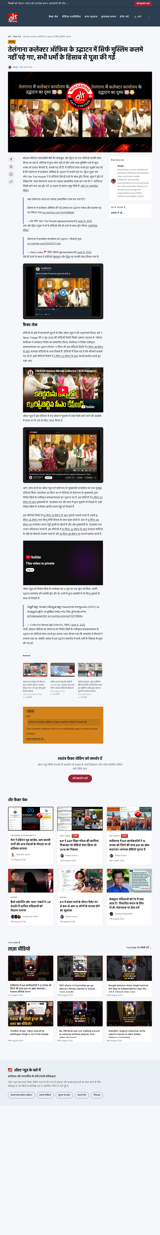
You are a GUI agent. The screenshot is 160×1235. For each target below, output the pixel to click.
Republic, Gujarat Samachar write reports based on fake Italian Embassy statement (127, 1033)
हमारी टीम (82, 1095)
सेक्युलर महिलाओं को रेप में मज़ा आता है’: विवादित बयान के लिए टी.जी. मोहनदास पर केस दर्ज (126, 903)
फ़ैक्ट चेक (53, 17)
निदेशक (96, 1095)
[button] (56, 307)
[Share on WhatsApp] (11, 174)
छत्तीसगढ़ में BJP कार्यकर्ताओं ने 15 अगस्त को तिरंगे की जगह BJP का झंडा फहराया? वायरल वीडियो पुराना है (129, 845)
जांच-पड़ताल (91, 17)
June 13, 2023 (85, 221)
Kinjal (15, 67)
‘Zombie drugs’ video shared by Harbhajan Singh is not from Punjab (29, 1032)
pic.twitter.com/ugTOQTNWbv (65, 616)
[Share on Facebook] (11, 159)
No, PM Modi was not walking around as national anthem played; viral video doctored (79, 1033)
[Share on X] (11, 167)
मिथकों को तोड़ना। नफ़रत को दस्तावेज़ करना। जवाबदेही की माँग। (38, 3)
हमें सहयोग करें (143, 3)
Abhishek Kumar (23, 854)
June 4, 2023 (78, 625)
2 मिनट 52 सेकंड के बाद (66, 356)
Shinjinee (26, 916)
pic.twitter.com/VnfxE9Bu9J (58, 213)
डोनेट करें (124, 17)
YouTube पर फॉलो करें (139, 948)
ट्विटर (68, 257)
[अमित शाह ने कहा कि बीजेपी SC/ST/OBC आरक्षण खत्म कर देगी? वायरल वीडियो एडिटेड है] (62, 670)
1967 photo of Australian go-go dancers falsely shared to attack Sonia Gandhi (77, 988)
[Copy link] (11, 182)
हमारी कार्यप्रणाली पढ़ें (36, 739)
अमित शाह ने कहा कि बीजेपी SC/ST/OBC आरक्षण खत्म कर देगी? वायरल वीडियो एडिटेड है (62, 685)
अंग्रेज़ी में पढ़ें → (118, 213)
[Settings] (149, 17)
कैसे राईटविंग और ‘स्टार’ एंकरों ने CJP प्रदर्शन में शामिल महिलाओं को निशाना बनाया (31, 906)
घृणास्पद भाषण (108, 17)
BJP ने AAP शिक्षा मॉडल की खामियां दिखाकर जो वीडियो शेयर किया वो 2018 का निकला (79, 845)
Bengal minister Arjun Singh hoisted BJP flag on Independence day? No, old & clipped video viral (128, 988)
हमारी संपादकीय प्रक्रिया (21, 1095)
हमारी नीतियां (45, 1095)
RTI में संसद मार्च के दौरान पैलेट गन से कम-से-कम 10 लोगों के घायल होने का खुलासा (80, 906)
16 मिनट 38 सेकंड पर (70, 534)
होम (9, 36)
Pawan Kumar (71, 855)
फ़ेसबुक (57, 257)
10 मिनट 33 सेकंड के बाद (55, 516)
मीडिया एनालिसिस (71, 17)
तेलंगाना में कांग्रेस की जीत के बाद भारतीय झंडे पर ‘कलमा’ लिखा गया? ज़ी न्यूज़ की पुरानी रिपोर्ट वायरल (34, 686)
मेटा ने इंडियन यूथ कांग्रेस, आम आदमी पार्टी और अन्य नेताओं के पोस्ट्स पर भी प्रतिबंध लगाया (30, 844)
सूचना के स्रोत (64, 1095)
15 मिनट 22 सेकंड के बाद (74, 529)
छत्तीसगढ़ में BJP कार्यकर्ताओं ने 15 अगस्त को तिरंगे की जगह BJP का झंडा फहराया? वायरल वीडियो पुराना (30, 988)
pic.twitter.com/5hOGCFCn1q (43, 244)
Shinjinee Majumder (123, 913)
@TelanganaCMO (37, 616)
